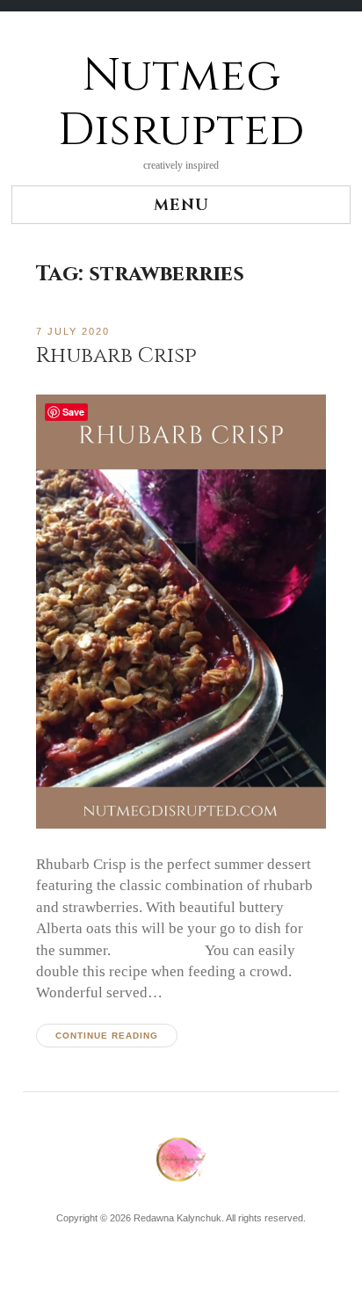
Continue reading (106, 1035)
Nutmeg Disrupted (181, 103)
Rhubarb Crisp (116, 355)
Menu (181, 205)
